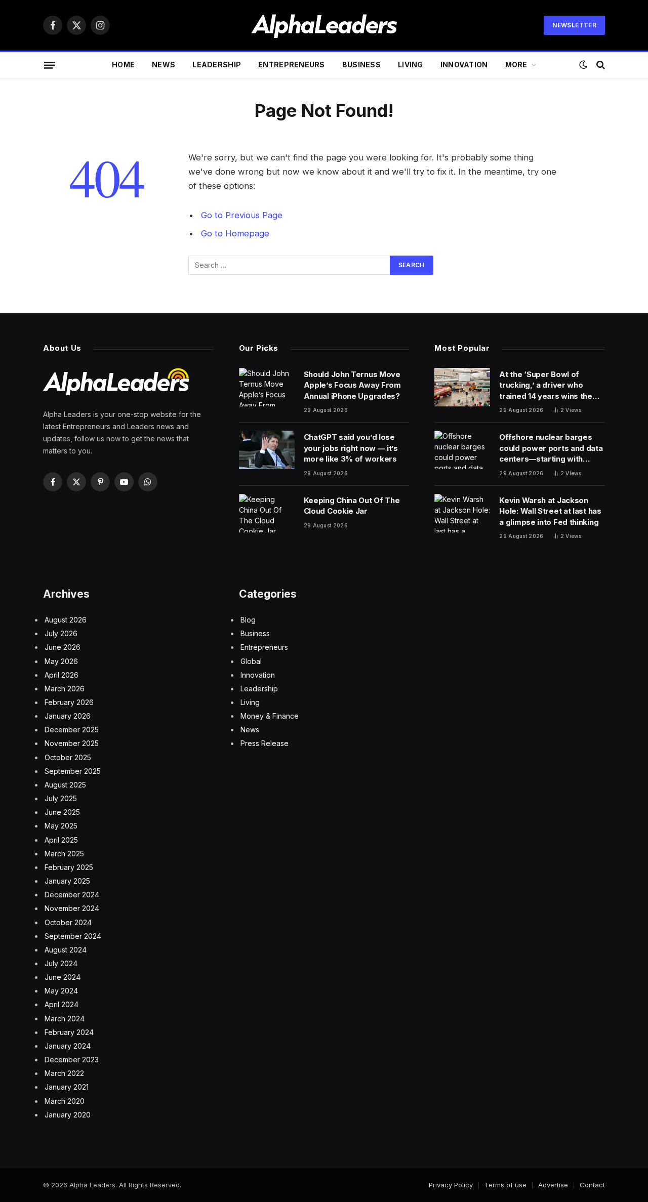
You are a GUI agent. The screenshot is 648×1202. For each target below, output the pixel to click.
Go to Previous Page (241, 215)
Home (123, 64)
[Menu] (49, 64)
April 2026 (61, 675)
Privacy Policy (451, 1185)
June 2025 (62, 812)
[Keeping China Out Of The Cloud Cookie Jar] (267, 513)
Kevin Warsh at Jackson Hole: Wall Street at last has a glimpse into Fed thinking (550, 511)
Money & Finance (269, 716)
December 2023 (72, 1059)
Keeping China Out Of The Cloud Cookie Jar (352, 505)
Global (251, 661)
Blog (248, 619)
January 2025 (67, 881)
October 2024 (68, 922)
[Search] (599, 65)
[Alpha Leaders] (324, 25)
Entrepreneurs (291, 64)
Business (361, 64)
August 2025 (65, 784)
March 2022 (64, 1073)
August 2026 (66, 619)
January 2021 (67, 1087)
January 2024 (68, 1046)
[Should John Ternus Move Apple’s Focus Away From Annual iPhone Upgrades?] (267, 387)
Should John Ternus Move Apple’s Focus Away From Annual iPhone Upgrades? (352, 385)
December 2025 (72, 729)
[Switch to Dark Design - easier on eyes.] (583, 64)
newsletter (574, 25)
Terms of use (505, 1185)
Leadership (216, 64)
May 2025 (61, 825)
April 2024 (61, 1004)
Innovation (464, 64)
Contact (592, 1185)
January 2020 (68, 1114)
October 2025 (68, 757)
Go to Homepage (235, 233)
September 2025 (73, 771)
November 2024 (72, 908)
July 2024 (61, 963)
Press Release (264, 743)
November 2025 (72, 743)
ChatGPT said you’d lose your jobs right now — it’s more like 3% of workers (351, 448)
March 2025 (64, 853)
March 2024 (65, 1018)
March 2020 (65, 1101)
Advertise (553, 1185)
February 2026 (69, 702)
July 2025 (61, 798)
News (163, 64)
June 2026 (62, 647)
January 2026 (68, 716)
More (516, 64)
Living (410, 64)
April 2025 (61, 840)
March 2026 (65, 688)
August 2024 (66, 949)
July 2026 (61, 633)
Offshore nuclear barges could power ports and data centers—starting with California (550, 448)
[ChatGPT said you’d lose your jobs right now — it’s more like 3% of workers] (267, 450)
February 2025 (69, 867)
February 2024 (69, 1032)
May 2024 (61, 990)
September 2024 (73, 936)
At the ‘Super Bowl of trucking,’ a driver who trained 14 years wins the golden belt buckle (545, 385)
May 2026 (61, 661)
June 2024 (62, 977)
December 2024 (72, 894)
